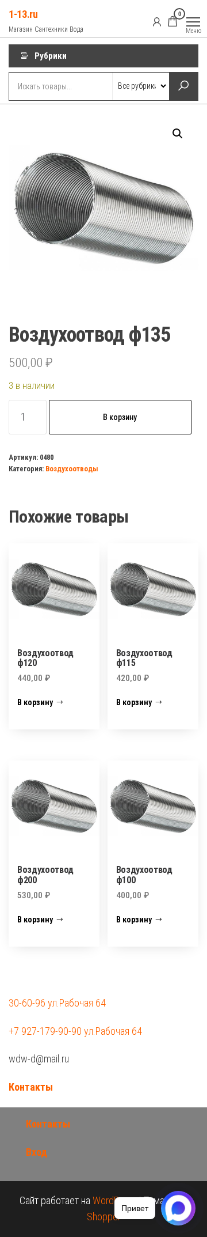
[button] (177, 133)
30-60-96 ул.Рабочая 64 (57, 1003)
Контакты (31, 1087)
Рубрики (50, 56)
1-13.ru (23, 14)
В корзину (120, 417)
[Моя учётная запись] (157, 21)
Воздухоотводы (71, 468)
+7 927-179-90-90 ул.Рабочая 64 (75, 1031)
